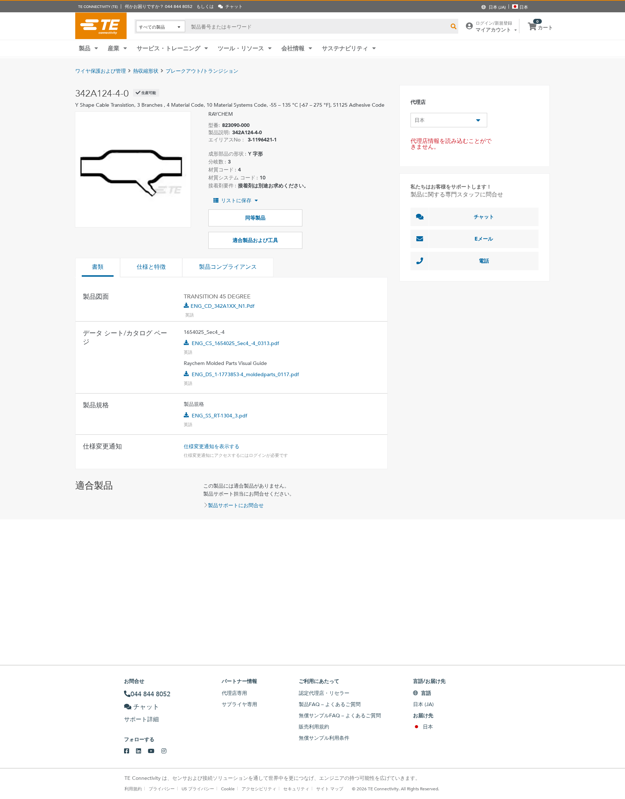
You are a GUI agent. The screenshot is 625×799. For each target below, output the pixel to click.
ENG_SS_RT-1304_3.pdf (219, 415)
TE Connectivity (101, 25)
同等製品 (255, 217)
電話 (484, 261)
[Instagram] (167, 751)
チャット (484, 216)
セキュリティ (296, 788)
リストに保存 (236, 200)
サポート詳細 (141, 719)
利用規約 (133, 788)
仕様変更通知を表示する (211, 446)
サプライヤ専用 (239, 704)
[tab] (97, 267)
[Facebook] (130, 751)
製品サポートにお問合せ (236, 505)
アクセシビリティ (259, 788)
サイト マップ (329, 788)
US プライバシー (198, 788)
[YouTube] (154, 751)
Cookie (228, 788)
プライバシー (162, 788)
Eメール (484, 238)
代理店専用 (234, 693)
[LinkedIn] (142, 751)
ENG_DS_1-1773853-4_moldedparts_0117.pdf (245, 374)
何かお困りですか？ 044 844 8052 (158, 6)
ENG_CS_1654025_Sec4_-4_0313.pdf (235, 343)
